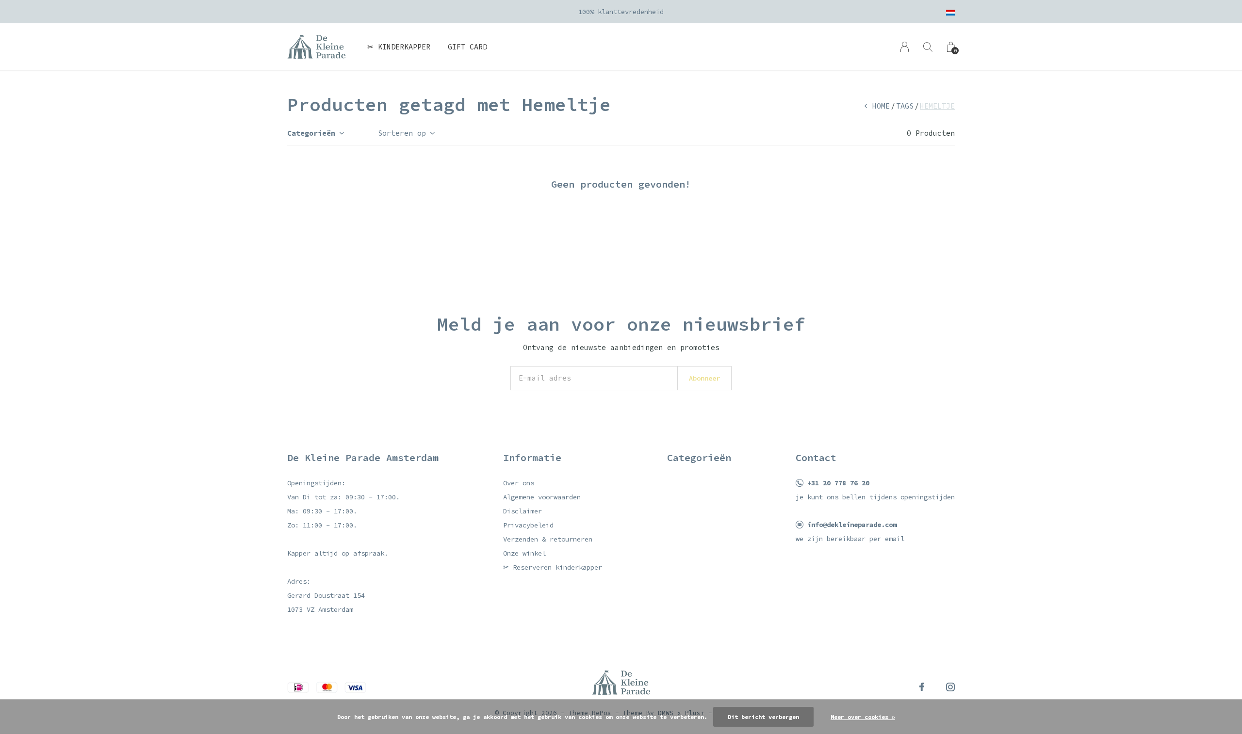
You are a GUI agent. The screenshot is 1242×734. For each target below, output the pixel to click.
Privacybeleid (528, 525)
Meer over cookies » (863, 716)
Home (881, 106)
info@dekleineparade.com (852, 524)
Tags (905, 106)
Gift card (467, 46)
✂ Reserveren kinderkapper (552, 567)
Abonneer (704, 378)
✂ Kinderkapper (398, 46)
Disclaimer (522, 511)
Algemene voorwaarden (542, 497)
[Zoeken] (927, 46)
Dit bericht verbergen (763, 716)
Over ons (518, 483)
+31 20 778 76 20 (838, 483)
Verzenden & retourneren (547, 539)
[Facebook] (921, 687)
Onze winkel (524, 553)
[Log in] (904, 46)
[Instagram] (950, 687)
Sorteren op (402, 133)
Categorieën (311, 133)
